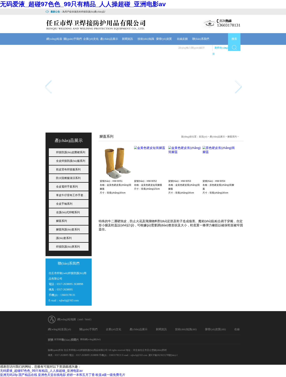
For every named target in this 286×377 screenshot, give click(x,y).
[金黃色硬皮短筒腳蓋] (149, 148)
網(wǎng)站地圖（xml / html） (75, 319)
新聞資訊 (127, 38)
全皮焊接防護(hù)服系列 (70, 160)
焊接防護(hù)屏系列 (68, 246)
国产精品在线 (27, 374)
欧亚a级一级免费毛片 (110, 374)
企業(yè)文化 (91, 38)
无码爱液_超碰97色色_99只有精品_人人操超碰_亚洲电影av (83, 4)
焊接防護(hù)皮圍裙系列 (70, 152)
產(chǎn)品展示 (109, 38)
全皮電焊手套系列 (67, 186)
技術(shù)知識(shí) (146, 44)
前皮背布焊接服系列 (68, 169)
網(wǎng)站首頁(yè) (54, 44)
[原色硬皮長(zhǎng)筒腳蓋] (219, 152)
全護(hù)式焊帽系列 (68, 212)
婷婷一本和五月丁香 (81, 374)
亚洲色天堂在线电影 (52, 374)
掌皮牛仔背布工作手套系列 (72, 195)
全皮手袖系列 (64, 203)
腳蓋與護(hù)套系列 (68, 229)
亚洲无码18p (9, 374)
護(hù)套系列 (64, 238)
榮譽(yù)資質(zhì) (164, 44)
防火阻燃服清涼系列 (68, 178)
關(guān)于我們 (73, 38)
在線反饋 (182, 38)
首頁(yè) (203, 136)
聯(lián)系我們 (200, 38)
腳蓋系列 (232, 136)
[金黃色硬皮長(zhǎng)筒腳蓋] (116, 178)
